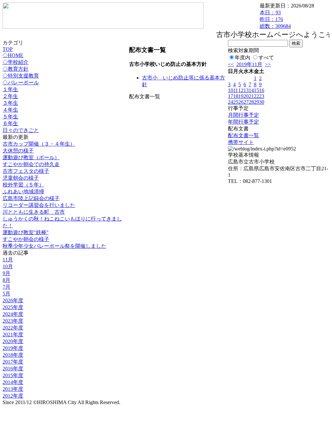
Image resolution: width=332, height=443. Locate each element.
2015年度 (13, 375)
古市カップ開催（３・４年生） (39, 144)
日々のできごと (21, 130)
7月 (6, 287)
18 (235, 96)
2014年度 (13, 382)
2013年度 (13, 389)
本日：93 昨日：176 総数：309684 (275, 19)
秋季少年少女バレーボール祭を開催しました (54, 246)
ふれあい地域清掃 (23, 191)
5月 (6, 293)
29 (256, 102)
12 (240, 90)
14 (251, 90)
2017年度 (13, 362)
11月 (8, 259)
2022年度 (13, 327)
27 (246, 102)
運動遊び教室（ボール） (31, 157)
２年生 (10, 96)
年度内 (242, 57)
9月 (6, 273)
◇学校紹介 (16, 62)
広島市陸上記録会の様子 (31, 198)
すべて (266, 57)
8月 (6, 280)
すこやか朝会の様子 (26, 239)
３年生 (10, 103)
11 (235, 90)
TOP (8, 49)
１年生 (10, 89)
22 (256, 96)
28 (251, 102)
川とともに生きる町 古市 (34, 212)
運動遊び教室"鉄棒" (26, 232)
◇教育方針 (16, 69)
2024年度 (13, 314)
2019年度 (13, 348)
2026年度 (13, 300)
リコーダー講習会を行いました (39, 205)
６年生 (10, 123)
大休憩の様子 (18, 150)
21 (251, 96)
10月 (8, 266)
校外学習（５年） (23, 184)
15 (256, 90)
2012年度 (13, 396)
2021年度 (13, 334)
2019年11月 (249, 64)
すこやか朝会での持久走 (31, 164)
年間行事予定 (243, 122)
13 (246, 90)
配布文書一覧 (243, 135)
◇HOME (13, 55)
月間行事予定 (243, 115)
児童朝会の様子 (21, 178)
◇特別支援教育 (21, 75)
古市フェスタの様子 (26, 171)
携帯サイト (241, 142)
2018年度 (13, 355)
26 (240, 102)
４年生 (10, 110)
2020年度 (13, 341)
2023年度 (13, 321)
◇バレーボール (21, 82)
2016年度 (13, 368)
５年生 (10, 116)
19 (240, 96)
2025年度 (13, 307)
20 (246, 96)
